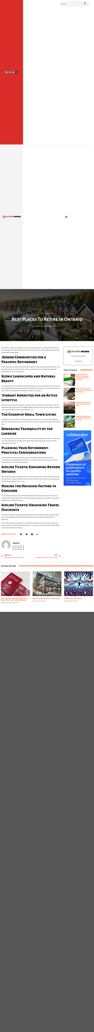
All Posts (18, 547)
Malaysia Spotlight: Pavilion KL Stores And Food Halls (84, 390)
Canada (46, 313)
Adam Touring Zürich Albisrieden (46, 598)
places (31, 525)
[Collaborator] (77, 485)
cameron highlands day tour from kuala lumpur (83, 418)
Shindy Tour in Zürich (73, 598)
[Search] (86, 3)
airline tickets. (21, 481)
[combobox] (72, 3)
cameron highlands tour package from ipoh (83, 404)
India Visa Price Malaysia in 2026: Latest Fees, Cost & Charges (82, 377)
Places (51, 313)
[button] (66, 216)
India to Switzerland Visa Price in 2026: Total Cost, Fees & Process (15, 599)
